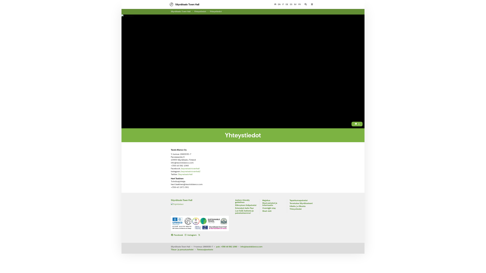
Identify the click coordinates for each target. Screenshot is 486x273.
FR (299, 4)
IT (283, 4)
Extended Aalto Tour (244, 208)
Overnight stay (269, 208)
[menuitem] (305, 4)
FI (275, 4)
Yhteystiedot (200, 11)
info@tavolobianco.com (251, 246)
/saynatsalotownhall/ (190, 171)
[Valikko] (312, 4)
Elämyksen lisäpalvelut (245, 205)
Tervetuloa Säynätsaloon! (301, 203)
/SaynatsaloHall (185, 174)
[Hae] (305, 4)
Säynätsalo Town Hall (181, 11)
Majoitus (266, 200)
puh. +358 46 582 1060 (226, 246)
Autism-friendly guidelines (242, 201)
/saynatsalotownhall (190, 168)
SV (295, 4)
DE (287, 4)
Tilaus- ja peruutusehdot (182, 249)
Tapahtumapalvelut (299, 200)
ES (291, 4)
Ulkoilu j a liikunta (298, 206)
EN (279, 4)
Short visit (266, 211)
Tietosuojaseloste (205, 249)
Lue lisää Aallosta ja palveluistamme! (244, 212)
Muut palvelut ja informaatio (269, 204)
